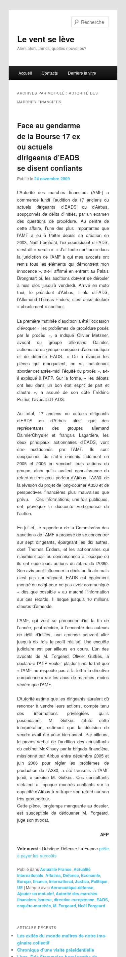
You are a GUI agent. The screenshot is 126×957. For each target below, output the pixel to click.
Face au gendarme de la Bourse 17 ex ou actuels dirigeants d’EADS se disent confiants (49, 146)
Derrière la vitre (82, 73)
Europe (24, 881)
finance (40, 881)
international (61, 881)
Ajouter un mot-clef (35, 893)
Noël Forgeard (91, 906)
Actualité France (56, 869)
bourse (45, 900)
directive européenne (74, 900)
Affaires (53, 875)
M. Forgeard (64, 906)
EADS (102, 900)
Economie (90, 875)
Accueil (25, 73)
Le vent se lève (45, 39)
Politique (99, 881)
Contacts (50, 73)
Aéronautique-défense (72, 887)
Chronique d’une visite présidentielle (55, 950)
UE (20, 887)
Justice (82, 881)
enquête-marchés (34, 906)
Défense (71, 875)
